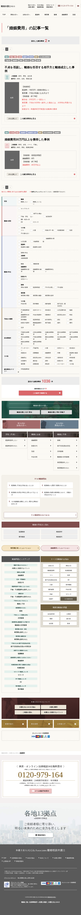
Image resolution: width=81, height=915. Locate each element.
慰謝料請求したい (11, 440)
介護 (34, 230)
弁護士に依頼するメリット (53, 712)
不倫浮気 (8, 60)
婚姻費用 (65, 15)
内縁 (51, 594)
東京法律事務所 (48, 132)
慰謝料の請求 (37, 247)
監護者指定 (36, 287)
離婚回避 (36, 264)
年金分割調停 (37, 315)
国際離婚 (36, 353)
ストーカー (60, 364)
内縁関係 (36, 241)
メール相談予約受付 (41, 791)
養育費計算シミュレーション (20, 548)
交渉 (22, 327)
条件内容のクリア (39, 388)
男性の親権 (24, 287)
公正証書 (23, 241)
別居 (74, 15)
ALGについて (50, 5)
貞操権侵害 (24, 258)
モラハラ (36, 222)
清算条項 (60, 357)
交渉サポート (37, 310)
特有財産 (72, 357)
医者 (68, 623)
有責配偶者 (60, 230)
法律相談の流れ (17, 858)
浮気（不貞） (11, 434)
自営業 (51, 623)
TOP (4, 15)
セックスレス (25, 208)
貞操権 (23, 255)
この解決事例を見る (28, 118)
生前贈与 (23, 361)
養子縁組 (48, 323)
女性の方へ (26, 15)
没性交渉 (48, 357)
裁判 (58, 323)
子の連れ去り (25, 233)
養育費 (47, 15)
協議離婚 (22, 532)
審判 (71, 323)
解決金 (35, 361)
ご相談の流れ (27, 712)
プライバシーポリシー (10, 878)
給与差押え (48, 319)
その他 (12, 132)
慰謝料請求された (11, 446)
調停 (36, 57)
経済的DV (49, 216)
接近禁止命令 (37, 357)
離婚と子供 (61, 434)
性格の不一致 (49, 230)
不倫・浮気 (13, 57)
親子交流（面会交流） (61, 305)
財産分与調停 (25, 323)
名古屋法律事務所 (45, 57)
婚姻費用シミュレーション (60, 548)
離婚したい (24, 202)
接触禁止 (23, 357)
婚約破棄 (48, 304)
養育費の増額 (25, 295)
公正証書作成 (61, 310)
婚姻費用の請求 (32, 132)
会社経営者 (51, 614)
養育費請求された (63, 468)
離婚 (6, 57)
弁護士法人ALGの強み (27, 707)
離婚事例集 (40, 7)
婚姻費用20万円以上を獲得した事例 (27, 139)
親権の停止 (24, 253)
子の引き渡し (49, 287)
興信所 (47, 364)
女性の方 (51, 566)
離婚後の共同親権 (63, 457)
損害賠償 (36, 364)
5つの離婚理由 (40, 515)
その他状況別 (68, 599)
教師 (51, 619)
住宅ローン (24, 279)
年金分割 (23, 304)
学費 (58, 353)
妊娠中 (51, 599)
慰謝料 (37, 15)
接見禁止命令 (61, 315)
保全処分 (48, 310)
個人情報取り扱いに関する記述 (26, 878)
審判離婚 (22, 537)
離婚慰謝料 (51, 570)
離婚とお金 (36, 434)
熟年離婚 (36, 304)
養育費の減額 (37, 295)
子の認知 (60, 287)
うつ (22, 230)
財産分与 (27, 60)
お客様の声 (7, 861)
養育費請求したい (63, 462)
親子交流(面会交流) (63, 446)
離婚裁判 (59, 537)
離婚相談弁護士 (52, 897)
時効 (71, 315)
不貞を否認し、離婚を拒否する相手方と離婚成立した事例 (40, 69)
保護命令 (23, 353)
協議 (71, 310)
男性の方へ (14, 15)
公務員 (68, 614)
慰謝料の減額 (25, 247)
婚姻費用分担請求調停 (25, 316)
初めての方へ (32, 5)
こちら (45, 785)
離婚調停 (59, 532)
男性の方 (68, 566)
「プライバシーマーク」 (17, 886)
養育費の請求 (49, 295)
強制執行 (48, 315)
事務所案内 (49, 7)
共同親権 (60, 451)
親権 (55, 15)
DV (22, 222)
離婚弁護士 (24, 412)
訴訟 (58, 319)
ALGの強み (40, 5)
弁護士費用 (31, 7)
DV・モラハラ (25, 219)
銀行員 (68, 619)
